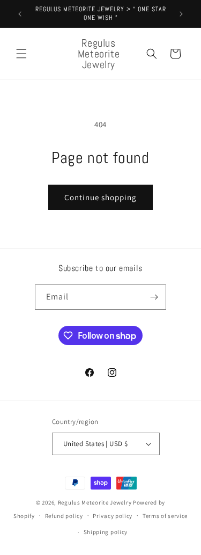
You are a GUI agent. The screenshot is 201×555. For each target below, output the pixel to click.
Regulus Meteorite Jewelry (95, 502)
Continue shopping (100, 197)
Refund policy (64, 516)
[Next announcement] (181, 14)
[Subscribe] (154, 297)
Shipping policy (106, 532)
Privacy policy (112, 516)
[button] (21, 53)
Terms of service (165, 516)
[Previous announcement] (20, 14)
